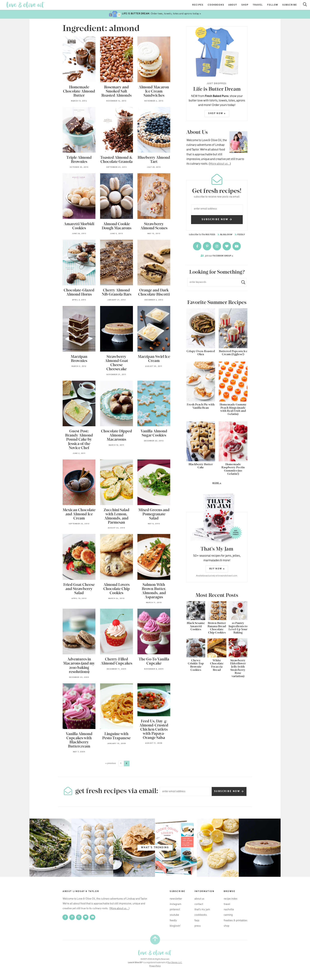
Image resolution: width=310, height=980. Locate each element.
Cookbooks (216, 5)
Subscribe (289, 5)
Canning (228, 915)
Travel (258, 5)
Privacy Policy (155, 966)
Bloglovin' (226, 235)
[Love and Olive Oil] (25, 5)
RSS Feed (210, 235)
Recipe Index (230, 898)
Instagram (175, 904)
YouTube (174, 915)
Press (197, 926)
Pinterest (175, 909)
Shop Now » (217, 113)
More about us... (220, 163)
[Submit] (241, 282)
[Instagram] (217, 246)
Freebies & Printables (235, 920)
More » (203, 483)
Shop (244, 5)
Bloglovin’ (175, 926)
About (232, 5)
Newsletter (176, 898)
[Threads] (227, 246)
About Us (199, 898)
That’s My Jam (202, 909)
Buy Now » (217, 569)
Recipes (197, 5)
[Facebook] (197, 246)
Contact (198, 904)
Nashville (229, 909)
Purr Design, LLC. (175, 963)
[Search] (305, 5)
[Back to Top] (155, 939)
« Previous (110, 763)
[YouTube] (236, 246)
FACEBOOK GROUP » (219, 256)
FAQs (196, 920)
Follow (272, 5)
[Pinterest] (207, 246)
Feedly (241, 235)
